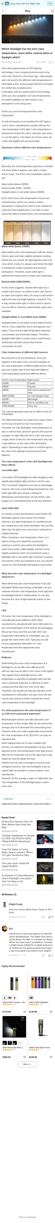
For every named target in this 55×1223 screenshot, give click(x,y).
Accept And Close (22, 1219)
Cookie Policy (34, 1206)
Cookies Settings (22, 1211)
